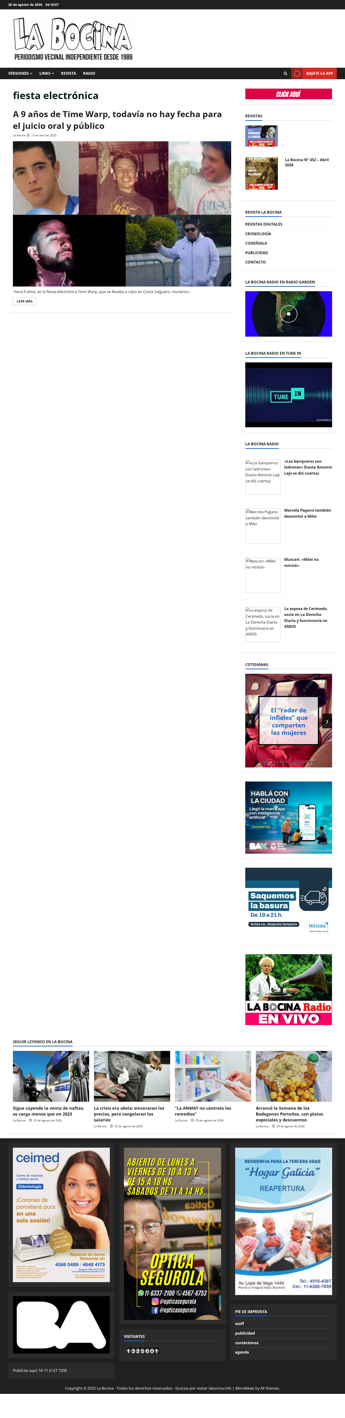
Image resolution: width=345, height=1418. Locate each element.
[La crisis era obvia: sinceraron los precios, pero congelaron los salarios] (132, 1076)
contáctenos (246, 1342)
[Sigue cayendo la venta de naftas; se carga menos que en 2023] (51, 1076)
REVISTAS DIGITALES (263, 224)
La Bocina (19, 135)
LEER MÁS (26, 302)
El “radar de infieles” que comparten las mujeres (289, 721)
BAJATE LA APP (319, 73)
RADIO (89, 73)
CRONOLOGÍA (258, 233)
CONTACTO (255, 262)
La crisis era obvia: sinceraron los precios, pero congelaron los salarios (129, 1114)
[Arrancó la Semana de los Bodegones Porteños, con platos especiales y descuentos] (294, 1076)
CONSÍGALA (256, 243)
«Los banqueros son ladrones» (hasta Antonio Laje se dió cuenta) (308, 467)
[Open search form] (285, 73)
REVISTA (68, 73)
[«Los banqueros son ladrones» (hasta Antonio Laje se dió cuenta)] (262, 476)
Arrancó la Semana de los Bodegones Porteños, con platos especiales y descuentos (289, 1114)
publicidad (245, 1333)
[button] (261, 762)
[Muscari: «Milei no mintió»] (262, 574)
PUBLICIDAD (256, 252)
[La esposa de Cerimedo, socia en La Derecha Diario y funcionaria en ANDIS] (262, 624)
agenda (242, 1352)
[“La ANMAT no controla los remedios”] (213, 1076)
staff (239, 1323)
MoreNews (244, 1388)
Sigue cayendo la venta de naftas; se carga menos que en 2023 (48, 1111)
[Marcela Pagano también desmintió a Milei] (262, 525)
